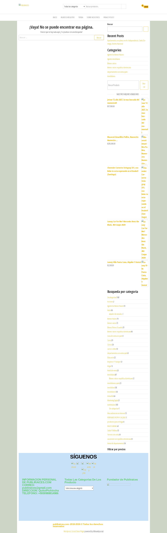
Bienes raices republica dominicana (119, 67)
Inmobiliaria (111, 76)
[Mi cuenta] (138, 6)
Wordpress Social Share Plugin (74, 531)
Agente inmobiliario (113, 59)
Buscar (110, 24)
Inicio (55, 17)
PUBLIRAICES (37, 5)
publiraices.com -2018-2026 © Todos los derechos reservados (78, 525)
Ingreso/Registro (68, 17)
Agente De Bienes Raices (115, 54)
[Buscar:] (61, 37)
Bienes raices (111, 63)
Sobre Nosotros (93, 17)
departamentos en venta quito (117, 71)
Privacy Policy (108, 17)
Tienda (80, 17)
